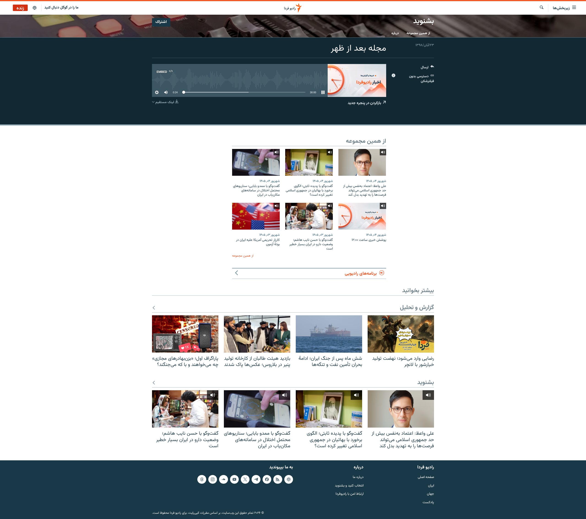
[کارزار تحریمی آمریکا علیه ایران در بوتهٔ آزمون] (256, 216)
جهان (430, 494)
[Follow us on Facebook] (267, 479)
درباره (395, 33)
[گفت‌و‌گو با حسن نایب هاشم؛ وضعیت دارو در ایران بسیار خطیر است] (309, 216)
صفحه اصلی (426, 477)
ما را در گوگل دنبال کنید (61, 8)
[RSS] (277, 479)
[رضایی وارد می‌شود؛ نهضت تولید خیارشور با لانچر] (401, 334)
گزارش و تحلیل (417, 307)
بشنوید (425, 382)
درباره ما (358, 477)
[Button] (427, 68)
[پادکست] (34, 8)
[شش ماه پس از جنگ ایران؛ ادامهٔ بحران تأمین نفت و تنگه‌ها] (329, 334)
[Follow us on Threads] (201, 479)
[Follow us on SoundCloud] (223, 479)
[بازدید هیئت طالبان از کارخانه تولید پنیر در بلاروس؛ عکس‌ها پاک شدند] (257, 334)
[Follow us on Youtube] (234, 479)
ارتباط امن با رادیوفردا (350, 494)
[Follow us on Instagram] (212, 479)
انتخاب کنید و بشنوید (349, 485)
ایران (431, 485)
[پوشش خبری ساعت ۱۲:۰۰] (362, 216)
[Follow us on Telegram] (256, 479)
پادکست (428, 502)
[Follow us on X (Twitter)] (245, 479)
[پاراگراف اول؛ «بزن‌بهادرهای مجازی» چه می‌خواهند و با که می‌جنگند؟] (185, 334)
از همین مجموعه (418, 33)
